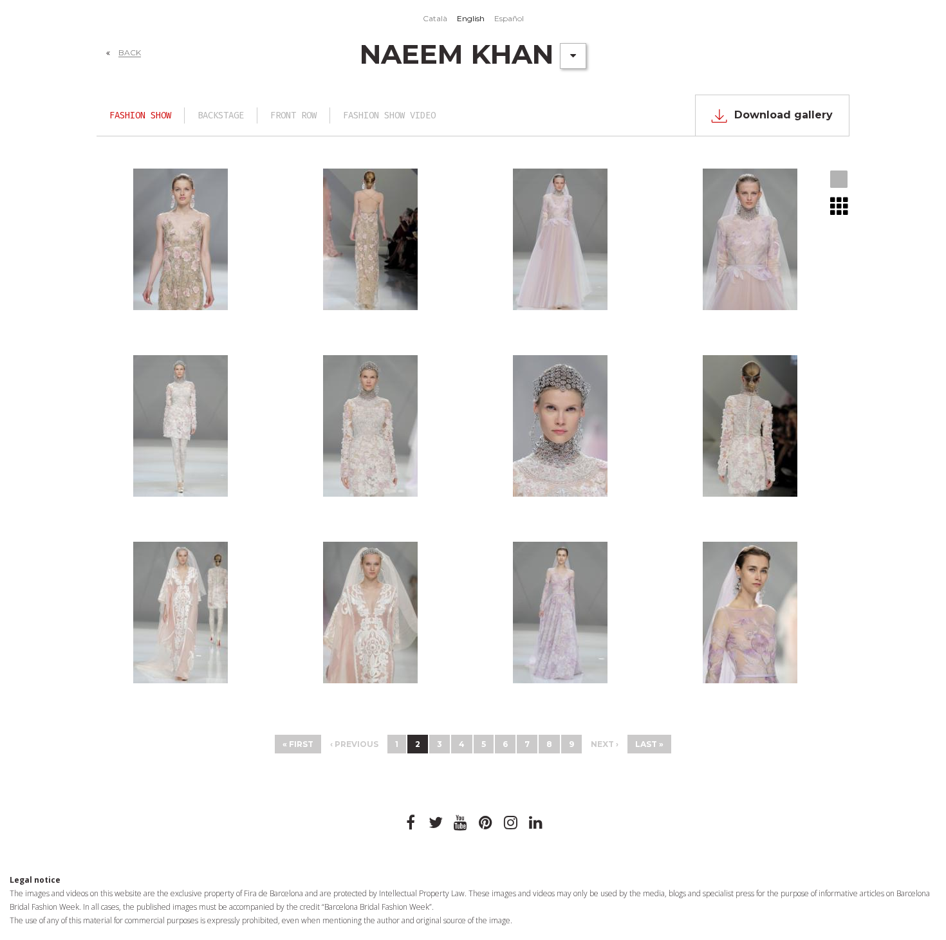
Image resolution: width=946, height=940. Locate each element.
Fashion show (140, 115)
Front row (293, 115)
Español (509, 18)
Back (129, 52)
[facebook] (410, 822)
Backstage (221, 115)
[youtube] (460, 822)
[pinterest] (485, 822)
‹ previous (354, 744)
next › (604, 744)
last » (649, 744)
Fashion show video (389, 115)
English (471, 18)
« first (298, 744)
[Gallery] (839, 180)
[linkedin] (536, 822)
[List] (839, 206)
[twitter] (435, 822)
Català (435, 18)
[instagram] (511, 822)
